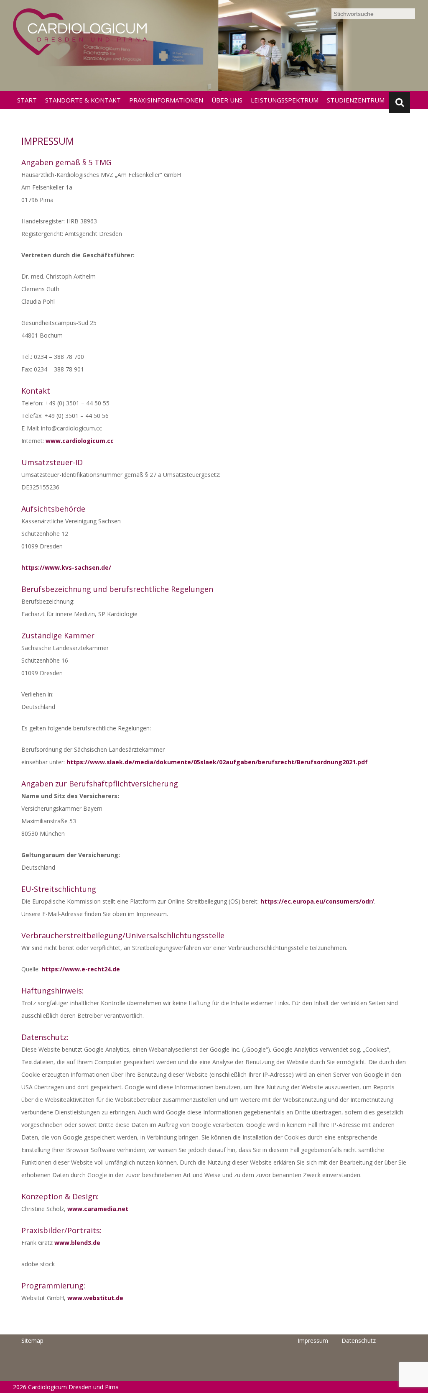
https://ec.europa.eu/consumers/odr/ (317, 901)
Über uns (226, 100)
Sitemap (32, 1340)
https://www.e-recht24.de (80, 969)
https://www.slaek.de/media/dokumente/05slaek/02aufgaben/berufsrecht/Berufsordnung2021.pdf (217, 762)
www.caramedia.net (97, 1209)
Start (27, 100)
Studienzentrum (356, 100)
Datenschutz (358, 1340)
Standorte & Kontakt (83, 100)
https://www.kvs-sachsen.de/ (66, 567)
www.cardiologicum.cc (80, 441)
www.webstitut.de (95, 1298)
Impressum (313, 1340)
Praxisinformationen (166, 100)
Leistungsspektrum (284, 100)
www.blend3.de (77, 1243)
